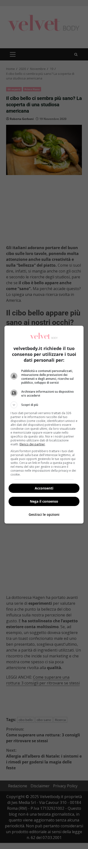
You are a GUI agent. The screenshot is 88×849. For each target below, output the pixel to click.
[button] (44, 404)
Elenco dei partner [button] (32, 444)
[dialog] (44, 425)
